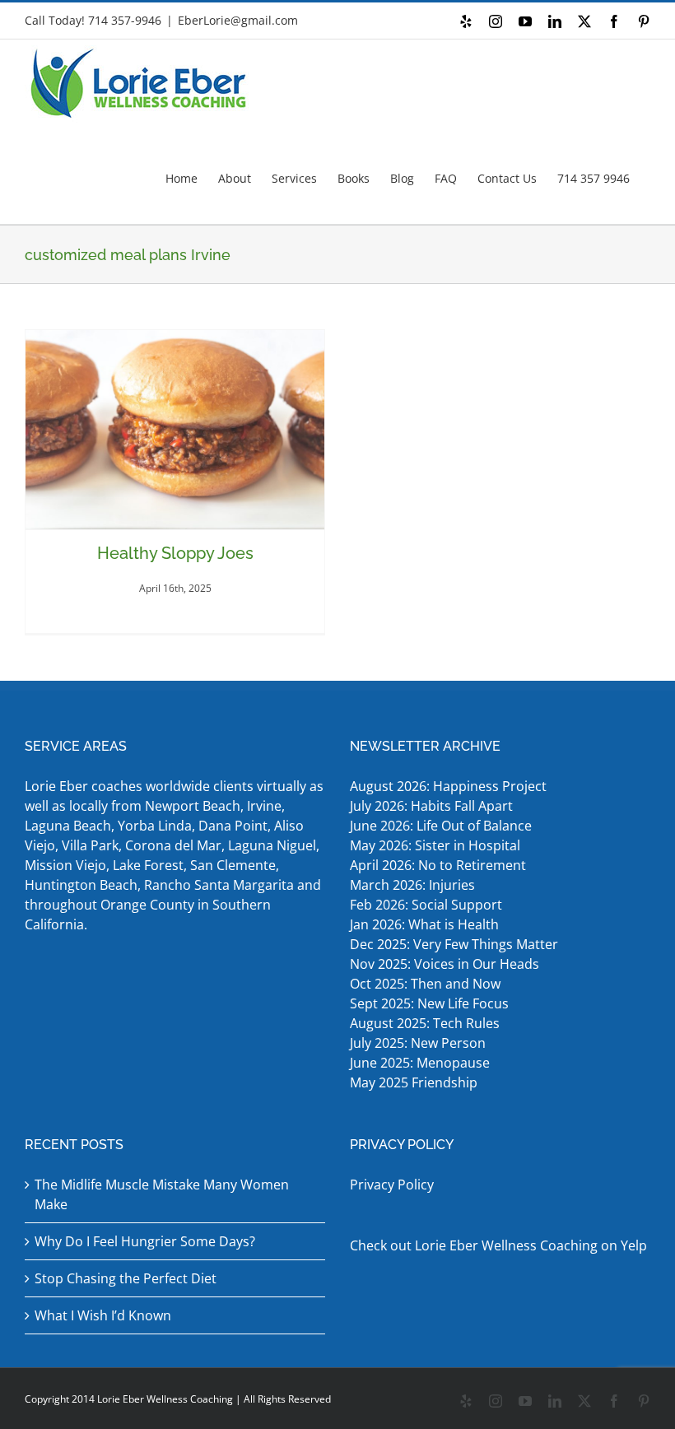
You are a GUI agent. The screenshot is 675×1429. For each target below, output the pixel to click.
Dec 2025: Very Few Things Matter (454, 944)
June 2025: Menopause (421, 1063)
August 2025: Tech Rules (425, 1023)
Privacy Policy (392, 1184)
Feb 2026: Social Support (426, 905)
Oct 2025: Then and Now (425, 984)
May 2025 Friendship (413, 1082)
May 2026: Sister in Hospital (437, 845)
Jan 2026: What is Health (424, 924)
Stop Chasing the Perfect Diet (125, 1278)
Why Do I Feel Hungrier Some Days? (145, 1241)
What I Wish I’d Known (103, 1315)
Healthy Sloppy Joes (175, 553)
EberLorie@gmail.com (238, 20)
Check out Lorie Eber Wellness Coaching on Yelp (498, 1245)
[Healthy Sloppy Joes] (175, 429)
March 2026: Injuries (412, 885)
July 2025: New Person (418, 1043)
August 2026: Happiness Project (448, 786)
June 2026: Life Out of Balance (441, 826)
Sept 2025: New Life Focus (429, 1003)
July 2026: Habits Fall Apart (431, 806)
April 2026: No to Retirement (439, 865)
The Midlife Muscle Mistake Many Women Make (162, 1194)
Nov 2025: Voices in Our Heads (444, 964)
